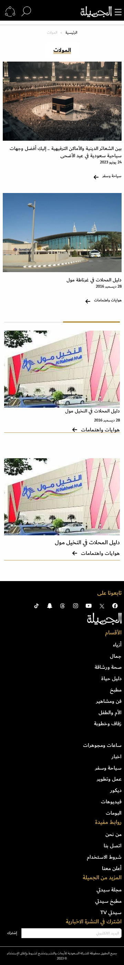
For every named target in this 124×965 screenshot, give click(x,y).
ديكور (116, 790)
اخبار (117, 756)
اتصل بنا (113, 845)
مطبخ (116, 689)
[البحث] (26, 11)
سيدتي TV (111, 912)
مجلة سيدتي (109, 889)
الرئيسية (71, 33)
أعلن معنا (112, 868)
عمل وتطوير (109, 778)
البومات (114, 812)
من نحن (113, 834)
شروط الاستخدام (104, 857)
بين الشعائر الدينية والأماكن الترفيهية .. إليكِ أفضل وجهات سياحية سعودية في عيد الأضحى (66, 152)
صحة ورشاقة (108, 667)
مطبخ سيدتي (108, 901)
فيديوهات (111, 801)
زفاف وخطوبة (108, 723)
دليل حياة (111, 678)
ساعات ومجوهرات (102, 745)
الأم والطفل (110, 712)
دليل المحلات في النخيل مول (92, 411)
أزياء (117, 644)
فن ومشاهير (109, 701)
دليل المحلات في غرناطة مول (94, 280)
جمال (116, 656)
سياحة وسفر (108, 767)
